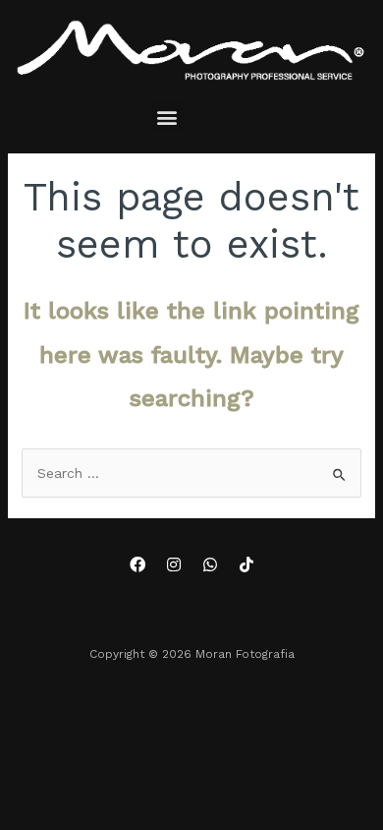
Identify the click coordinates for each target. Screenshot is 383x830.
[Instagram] (174, 564)
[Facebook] (137, 564)
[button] (167, 116)
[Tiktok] (246, 564)
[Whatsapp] (210, 564)
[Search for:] (192, 473)
